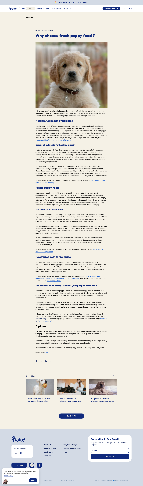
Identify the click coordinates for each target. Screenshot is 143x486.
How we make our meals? (73, 449)
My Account (21, 449)
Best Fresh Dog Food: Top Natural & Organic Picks (39, 400)
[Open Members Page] (124, 8)
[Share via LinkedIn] (46, 361)
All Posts (29, 18)
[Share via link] (51, 361)
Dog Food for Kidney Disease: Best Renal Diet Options (101, 400)
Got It (33, 480)
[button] (110, 456)
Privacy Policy (8, 476)
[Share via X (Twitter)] (41, 361)
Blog (65, 452)
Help (15, 453)
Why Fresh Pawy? (70, 445)
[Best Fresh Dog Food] (40, 387)
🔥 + (70, 2)
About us (47, 456)
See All (115, 376)
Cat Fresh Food (49, 445)
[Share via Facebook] (36, 361)
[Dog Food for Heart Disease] (71, 387)
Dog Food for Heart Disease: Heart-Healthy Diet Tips (70, 400)
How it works (48, 452)
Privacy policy (48, 480)
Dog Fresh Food (50, 449)
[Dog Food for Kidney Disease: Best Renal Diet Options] (103, 387)
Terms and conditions (67, 480)
